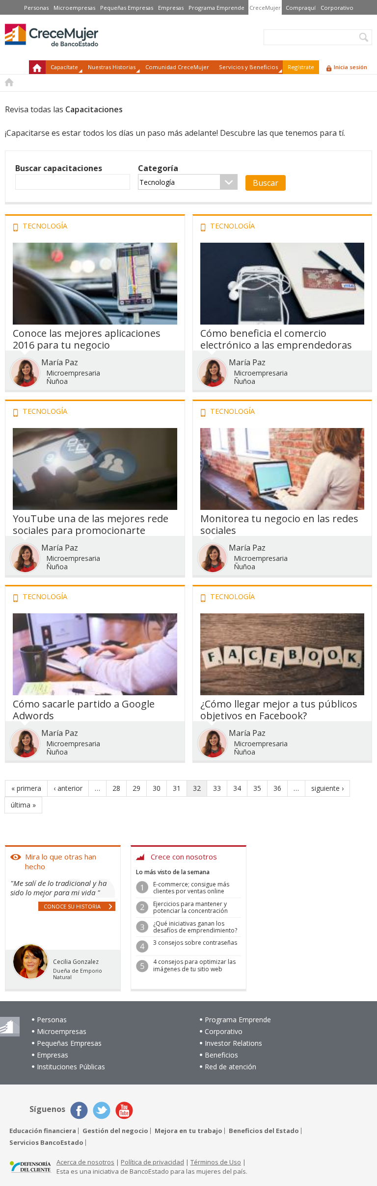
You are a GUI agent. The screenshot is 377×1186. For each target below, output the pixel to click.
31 (177, 788)
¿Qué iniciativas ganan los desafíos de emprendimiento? (195, 926)
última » (23, 804)
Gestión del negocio (115, 1131)
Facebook (79, 1110)
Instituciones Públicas (71, 1066)
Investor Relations (233, 1043)
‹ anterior (68, 788)
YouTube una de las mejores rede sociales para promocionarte (90, 524)
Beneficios (221, 1055)
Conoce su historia (72, 906)
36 (277, 788)
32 (197, 788)
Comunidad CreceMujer (177, 67)
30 (157, 788)
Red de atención (230, 1066)
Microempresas (74, 7)
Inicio (37, 67)
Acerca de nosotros (85, 1162)
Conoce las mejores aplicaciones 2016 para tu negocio (87, 339)
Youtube (124, 1110)
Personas (36, 7)
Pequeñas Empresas (126, 7)
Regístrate (301, 67)
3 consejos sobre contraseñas (195, 942)
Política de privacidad (152, 1162)
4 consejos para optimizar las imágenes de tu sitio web (194, 965)
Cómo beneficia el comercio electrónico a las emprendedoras (276, 339)
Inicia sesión (350, 67)
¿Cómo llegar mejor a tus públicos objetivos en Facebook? (278, 709)
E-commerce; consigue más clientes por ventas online (191, 887)
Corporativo (337, 7)
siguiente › (327, 788)
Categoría (158, 168)
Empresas (171, 7)
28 (116, 788)
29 (136, 788)
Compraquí (301, 7)
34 (237, 788)
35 (257, 788)
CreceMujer (265, 7)
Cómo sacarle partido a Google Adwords (84, 709)
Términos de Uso (215, 1162)
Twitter (101, 1110)
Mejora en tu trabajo (188, 1131)
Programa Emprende (216, 7)
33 (217, 788)
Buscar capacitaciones (58, 168)
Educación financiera (42, 1131)
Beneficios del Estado (264, 1131)
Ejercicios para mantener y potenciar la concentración (190, 907)
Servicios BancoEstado (46, 1142)
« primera (26, 788)
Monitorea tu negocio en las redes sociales (279, 524)
